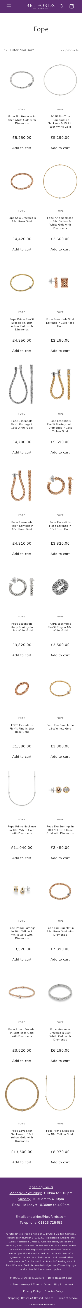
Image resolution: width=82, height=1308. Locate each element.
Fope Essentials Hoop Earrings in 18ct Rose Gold (60, 526)
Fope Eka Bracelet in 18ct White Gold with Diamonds (22, 120)
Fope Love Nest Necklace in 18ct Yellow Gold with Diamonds (22, 1136)
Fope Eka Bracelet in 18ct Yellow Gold (60, 726)
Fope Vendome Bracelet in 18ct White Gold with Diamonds (60, 1034)
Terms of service (68, 1297)
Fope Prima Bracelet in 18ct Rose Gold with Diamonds (21, 1033)
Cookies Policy (54, 1291)
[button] (9, 6)
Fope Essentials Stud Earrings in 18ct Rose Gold (60, 323)
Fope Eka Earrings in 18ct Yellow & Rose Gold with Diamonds (60, 830)
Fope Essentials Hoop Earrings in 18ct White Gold (22, 627)
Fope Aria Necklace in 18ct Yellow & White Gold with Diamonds (60, 223)
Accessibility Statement (58, 1284)
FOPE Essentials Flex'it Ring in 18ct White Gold (60, 627)
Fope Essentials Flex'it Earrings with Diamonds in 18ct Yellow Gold (60, 426)
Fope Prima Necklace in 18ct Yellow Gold (60, 1132)
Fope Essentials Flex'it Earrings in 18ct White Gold (21, 424)
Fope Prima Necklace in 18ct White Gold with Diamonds (22, 830)
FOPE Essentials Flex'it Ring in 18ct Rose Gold (22, 728)
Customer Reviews (43, 1304)
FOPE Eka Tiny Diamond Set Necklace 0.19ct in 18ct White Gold (60, 121)
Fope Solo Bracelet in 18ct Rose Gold (22, 219)
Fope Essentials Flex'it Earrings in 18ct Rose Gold (21, 526)
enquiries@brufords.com (46, 1216)
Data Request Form (60, 1277)
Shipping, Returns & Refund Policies (31, 1297)
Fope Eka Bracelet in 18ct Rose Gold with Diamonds (60, 931)
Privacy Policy (32, 1291)
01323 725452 (50, 1222)
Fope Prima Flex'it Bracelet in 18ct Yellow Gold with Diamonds (22, 324)
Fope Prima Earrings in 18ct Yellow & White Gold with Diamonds (22, 933)
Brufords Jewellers (32, 1277)
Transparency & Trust (26, 1284)
